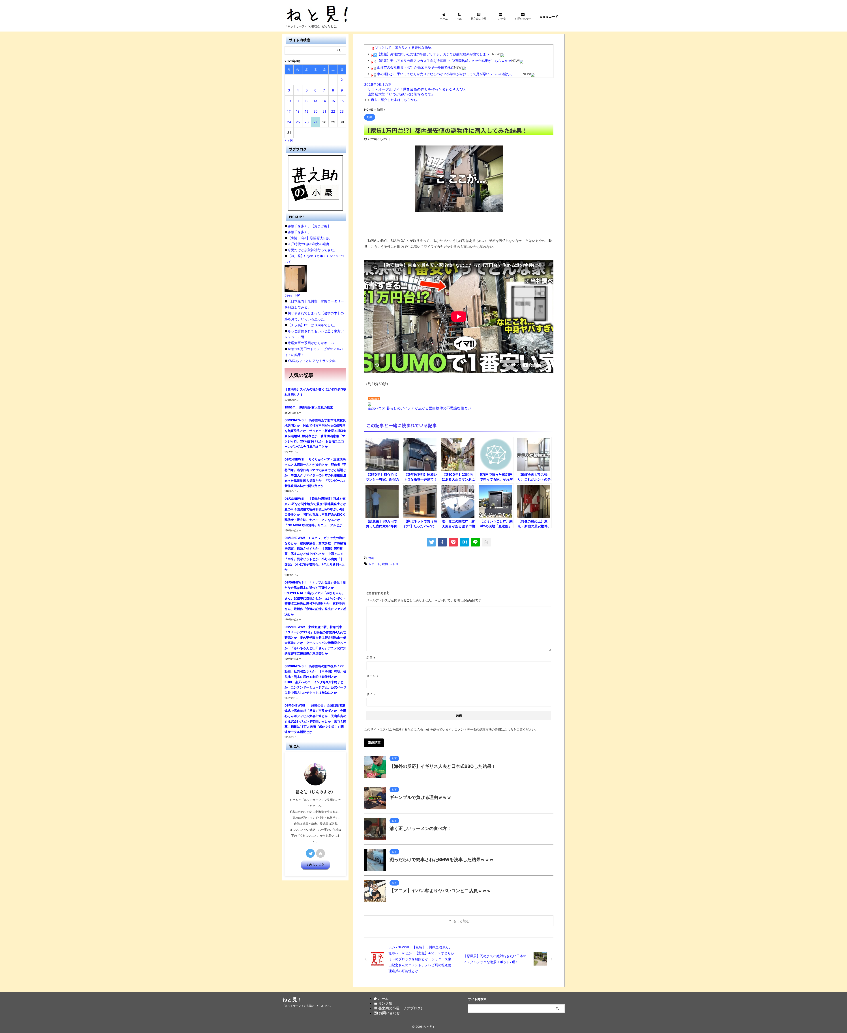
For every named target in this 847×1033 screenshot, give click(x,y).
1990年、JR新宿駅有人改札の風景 (309, 407)
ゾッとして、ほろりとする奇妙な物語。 (405, 47)
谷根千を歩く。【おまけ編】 (309, 226)
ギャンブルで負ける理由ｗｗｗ (420, 797)
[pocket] (453, 542)
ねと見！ (292, 999)
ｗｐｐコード (549, 16)
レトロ (394, 564)
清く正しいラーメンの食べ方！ (420, 828)
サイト (371, 694)
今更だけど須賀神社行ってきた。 (312, 250)
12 (306, 101)
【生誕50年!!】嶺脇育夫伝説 (309, 238)
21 (324, 111)
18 (298, 111)
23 (342, 111)
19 (306, 111)
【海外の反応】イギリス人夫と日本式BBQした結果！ (443, 766)
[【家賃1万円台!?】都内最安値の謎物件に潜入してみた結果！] (464, 542)
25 (298, 122)
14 (324, 101)
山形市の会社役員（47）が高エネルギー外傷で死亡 (415, 67)
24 (289, 122)
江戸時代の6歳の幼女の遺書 (308, 244)
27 (315, 122)
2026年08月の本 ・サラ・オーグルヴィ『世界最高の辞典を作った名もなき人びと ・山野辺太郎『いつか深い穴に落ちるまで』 (415, 89)
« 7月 (289, 140)
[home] (320, 853)
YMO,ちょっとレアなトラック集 (311, 361)
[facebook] (442, 542)
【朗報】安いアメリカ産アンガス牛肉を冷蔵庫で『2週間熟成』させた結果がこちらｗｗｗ (444, 61)
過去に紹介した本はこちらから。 (395, 100)
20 (315, 111)
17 (289, 111)
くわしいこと (315, 864)
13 (315, 101)
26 (307, 122)
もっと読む (461, 921)
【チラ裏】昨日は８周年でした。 (312, 325)
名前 (370, 657)
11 (297, 101)
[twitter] (431, 542)
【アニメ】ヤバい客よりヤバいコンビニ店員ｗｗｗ (440, 890)
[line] (475, 542)
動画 (371, 558)
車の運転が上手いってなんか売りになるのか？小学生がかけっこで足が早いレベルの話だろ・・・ (450, 74)
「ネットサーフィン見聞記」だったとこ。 (307, 1005)
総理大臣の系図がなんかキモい (311, 343)
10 (289, 101)
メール (372, 676)
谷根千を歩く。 (299, 232)
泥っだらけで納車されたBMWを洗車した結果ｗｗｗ (442, 859)
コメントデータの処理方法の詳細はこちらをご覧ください (495, 729)
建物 (385, 564)
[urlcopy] (486, 542)
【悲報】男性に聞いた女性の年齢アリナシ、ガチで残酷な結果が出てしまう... (434, 54)
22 (333, 111)
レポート (374, 564)
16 (342, 101)
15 (333, 101)
